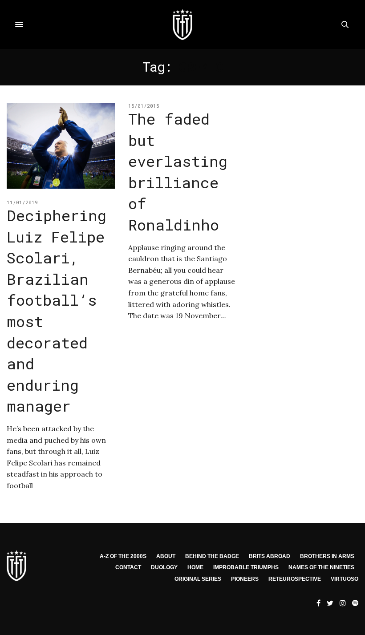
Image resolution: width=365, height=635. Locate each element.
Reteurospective (294, 579)
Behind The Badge (212, 556)
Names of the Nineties (321, 567)
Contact (128, 567)
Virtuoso (344, 579)
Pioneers (245, 579)
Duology (164, 567)
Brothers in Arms (327, 556)
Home (195, 567)
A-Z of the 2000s (123, 556)
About (165, 556)
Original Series (197, 579)
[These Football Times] (182, 24)
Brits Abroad (269, 556)
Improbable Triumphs (246, 567)
